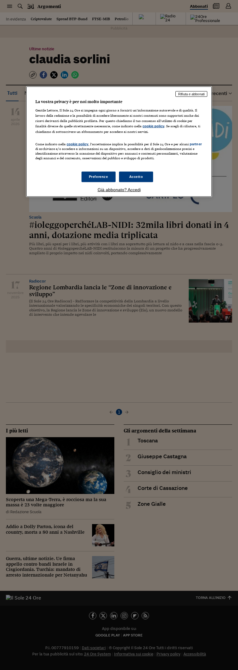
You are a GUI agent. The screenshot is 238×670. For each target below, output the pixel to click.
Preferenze (98, 177)
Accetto (136, 177)
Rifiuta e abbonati (191, 94)
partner (196, 144)
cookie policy (153, 126)
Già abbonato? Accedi (119, 189)
